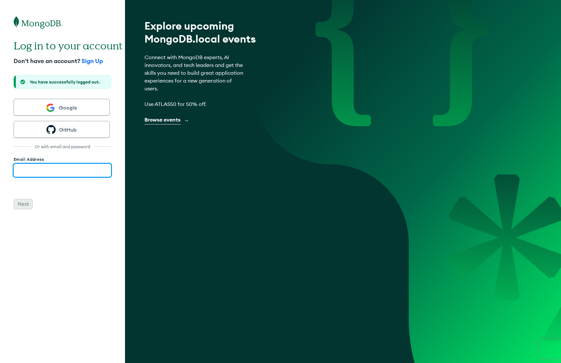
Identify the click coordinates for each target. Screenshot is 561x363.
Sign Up (91, 61)
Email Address (29, 159)
